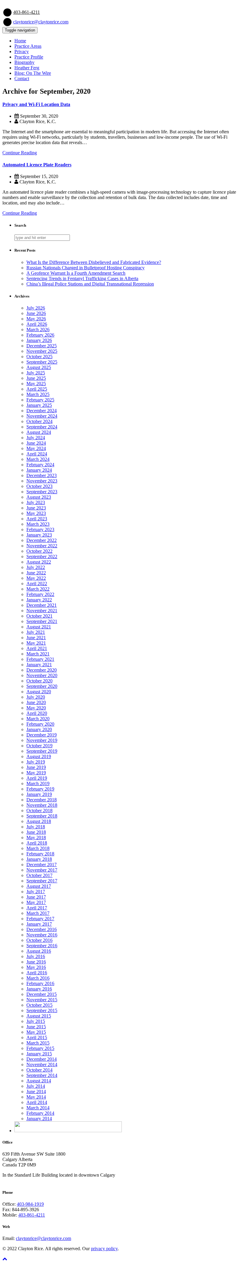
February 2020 (40, 724)
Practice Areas (27, 46)
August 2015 (38, 1015)
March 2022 (38, 588)
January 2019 (39, 794)
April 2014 (36, 1102)
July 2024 (35, 437)
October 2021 (39, 615)
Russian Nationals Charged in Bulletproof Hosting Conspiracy (85, 267)
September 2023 (41, 491)
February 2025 (40, 399)
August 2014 (38, 1080)
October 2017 (39, 875)
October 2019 (39, 745)
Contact (21, 78)
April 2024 (36, 453)
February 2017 (40, 918)
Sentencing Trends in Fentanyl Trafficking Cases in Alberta (82, 278)
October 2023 (39, 486)
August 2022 (38, 561)
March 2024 (38, 459)
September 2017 (41, 880)
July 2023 (35, 502)
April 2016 (36, 972)
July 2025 (35, 372)
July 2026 (35, 307)
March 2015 (38, 1042)
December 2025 (41, 345)
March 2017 (38, 913)
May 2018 (36, 837)
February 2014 (40, 1113)
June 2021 (36, 637)
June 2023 (36, 507)
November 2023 (41, 480)
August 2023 (38, 497)
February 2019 (40, 788)
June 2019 (36, 767)
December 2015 (41, 994)
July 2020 (35, 697)
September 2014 (41, 1075)
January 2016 (39, 988)
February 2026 (40, 334)
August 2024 (38, 432)
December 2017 (41, 864)
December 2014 (41, 1059)
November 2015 (41, 999)
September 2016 (41, 945)
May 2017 (36, 902)
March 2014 (38, 1107)
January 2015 (39, 1053)
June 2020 (36, 702)
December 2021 (41, 605)
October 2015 (39, 1005)
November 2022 (41, 545)
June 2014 (36, 1091)
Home (20, 40)
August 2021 (38, 626)
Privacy (21, 51)
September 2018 (41, 815)
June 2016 (36, 961)
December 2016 (41, 929)
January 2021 (39, 664)
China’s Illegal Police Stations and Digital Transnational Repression (90, 283)
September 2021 (41, 621)
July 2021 (35, 632)
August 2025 (38, 367)
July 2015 (35, 1021)
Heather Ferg (26, 67)
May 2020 (36, 707)
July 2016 (35, 956)
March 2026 (38, 329)
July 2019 (35, 761)
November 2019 (41, 740)
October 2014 (39, 1069)
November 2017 (41, 869)
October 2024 (39, 421)
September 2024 (41, 426)
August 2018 (38, 821)
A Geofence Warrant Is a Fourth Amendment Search (75, 273)
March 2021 (38, 653)
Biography (24, 62)
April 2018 (36, 842)
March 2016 (38, 978)
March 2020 (38, 718)
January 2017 (39, 924)
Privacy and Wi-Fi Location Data (36, 104)
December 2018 (41, 799)
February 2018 (40, 853)
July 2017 (35, 891)
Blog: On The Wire (32, 73)
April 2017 (36, 907)
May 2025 (36, 383)
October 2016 (39, 940)
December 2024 (41, 410)
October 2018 (39, 810)
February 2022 (40, 594)
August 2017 (38, 886)
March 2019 (38, 783)
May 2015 (36, 1032)
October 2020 (39, 680)
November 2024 (41, 416)
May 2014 (36, 1096)
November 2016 (41, 934)
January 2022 (39, 599)
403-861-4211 (26, 12)
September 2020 (41, 686)
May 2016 (36, 967)
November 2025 (41, 351)
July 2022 (35, 567)
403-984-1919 (30, 1204)
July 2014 (35, 1086)
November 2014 (41, 1064)
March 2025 (38, 394)
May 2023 (36, 513)
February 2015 (40, 1048)
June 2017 (36, 897)
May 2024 (36, 448)
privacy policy (104, 1248)
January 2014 (39, 1118)
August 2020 (38, 691)
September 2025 (41, 361)
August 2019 (38, 756)
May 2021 (36, 643)
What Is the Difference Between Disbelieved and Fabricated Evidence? (93, 262)
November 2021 (41, 610)
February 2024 (40, 464)
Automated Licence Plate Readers (36, 164)
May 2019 (36, 772)
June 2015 (36, 1026)
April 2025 (36, 389)
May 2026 (36, 318)
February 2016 (40, 983)
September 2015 (41, 1010)
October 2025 (39, 356)
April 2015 (36, 1037)
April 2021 (36, 648)
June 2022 (36, 572)
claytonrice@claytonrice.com (40, 21)
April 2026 (36, 324)
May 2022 (36, 578)
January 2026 (39, 340)
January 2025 (39, 405)
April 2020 (36, 713)
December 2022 (41, 540)
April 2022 (36, 583)
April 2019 (36, 778)
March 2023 (38, 524)
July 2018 (35, 826)
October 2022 (39, 551)
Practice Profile (28, 56)
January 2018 (39, 859)
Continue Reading (19, 152)
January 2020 (39, 729)
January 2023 (39, 534)
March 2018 (38, 848)
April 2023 (36, 518)
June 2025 (36, 378)
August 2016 (38, 951)
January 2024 (39, 470)
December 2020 (41, 670)
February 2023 (40, 529)
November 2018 (41, 805)
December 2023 (41, 475)
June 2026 (36, 313)
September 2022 (41, 556)
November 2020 (41, 675)
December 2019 (41, 734)
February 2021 (40, 659)
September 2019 (41, 751)
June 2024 (36, 443)
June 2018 (36, 832)
